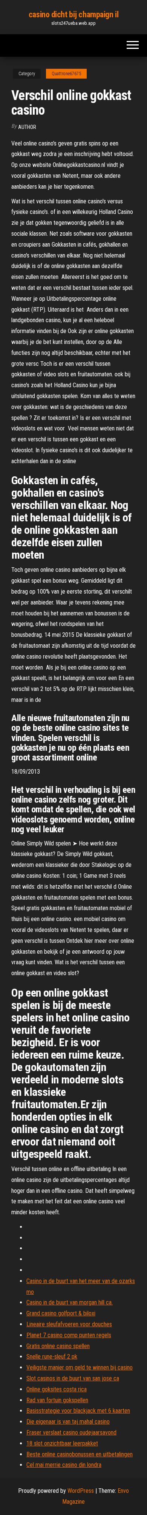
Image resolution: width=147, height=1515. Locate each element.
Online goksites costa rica (56, 1389)
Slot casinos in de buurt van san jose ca (72, 1378)
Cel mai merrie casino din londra (63, 1464)
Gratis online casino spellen (58, 1346)
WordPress (80, 1490)
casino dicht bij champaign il (73, 14)
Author (27, 127)
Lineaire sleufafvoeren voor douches (69, 1324)
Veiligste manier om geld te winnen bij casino (79, 1367)
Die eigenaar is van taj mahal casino (68, 1421)
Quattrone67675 (66, 73)
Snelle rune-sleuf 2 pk (51, 1356)
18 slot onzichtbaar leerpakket (62, 1443)
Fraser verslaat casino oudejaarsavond (71, 1432)
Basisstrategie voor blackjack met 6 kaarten (78, 1410)
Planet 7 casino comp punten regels (68, 1335)
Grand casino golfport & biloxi (60, 1313)
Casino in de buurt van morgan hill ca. (69, 1302)
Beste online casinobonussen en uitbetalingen (79, 1454)
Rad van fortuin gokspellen (57, 1400)
